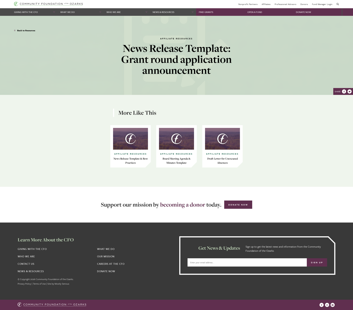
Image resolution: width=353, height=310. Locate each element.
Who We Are (113, 12)
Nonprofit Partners (248, 4)
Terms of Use (39, 283)
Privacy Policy (24, 283)
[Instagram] (327, 305)
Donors (304, 4)
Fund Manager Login (322, 4)
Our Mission (105, 256)
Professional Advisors (285, 4)
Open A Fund (254, 12)
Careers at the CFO (111, 263)
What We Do (67, 12)
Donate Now (303, 12)
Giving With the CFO (26, 12)
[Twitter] (349, 91)
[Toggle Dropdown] (54, 12)
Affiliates (266, 4)
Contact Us (26, 263)
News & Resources (163, 12)
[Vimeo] (333, 305)
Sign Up (317, 262)
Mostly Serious (62, 283)
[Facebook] (344, 91)
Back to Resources (26, 30)
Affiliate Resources (176, 38)
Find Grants (206, 12)
